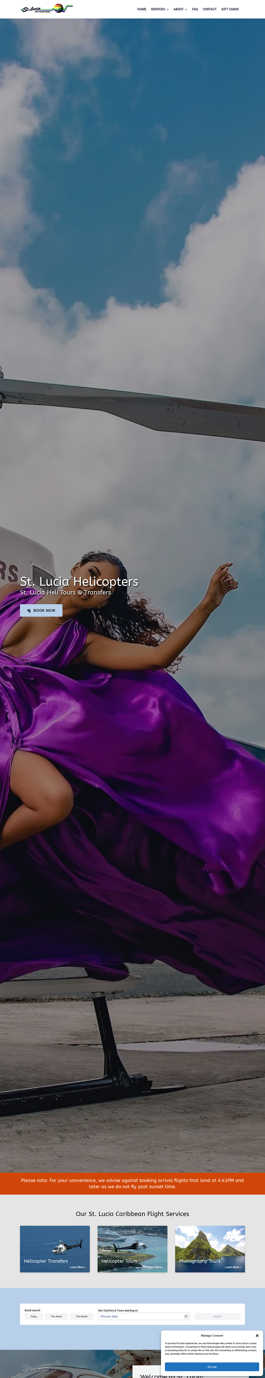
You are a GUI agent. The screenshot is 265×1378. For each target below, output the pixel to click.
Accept (212, 1366)
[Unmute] (135, 1166)
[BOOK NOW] (41, 599)
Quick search (32, 1310)
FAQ (195, 9)
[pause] (130, 1166)
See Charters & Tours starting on (118, 1310)
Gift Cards (230, 9)
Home (141, 9)
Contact (210, 9)
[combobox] (144, 1316)
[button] (257, 1336)
